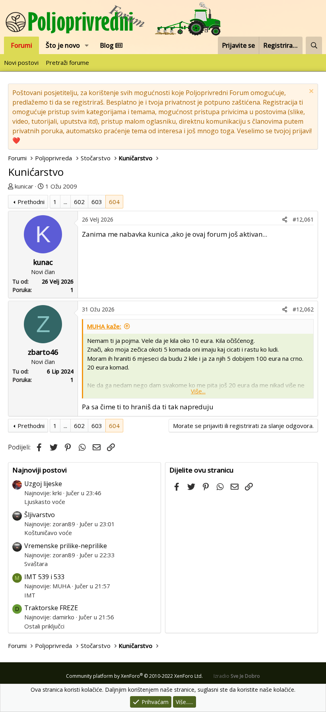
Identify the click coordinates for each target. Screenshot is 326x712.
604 (114, 202)
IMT (29, 595)
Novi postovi (21, 62)
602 (79, 202)
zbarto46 (43, 352)
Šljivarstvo (39, 514)
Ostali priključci (44, 626)
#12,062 (303, 309)
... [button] (65, 202)
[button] (87, 45)
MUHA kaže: (104, 326)
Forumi (21, 45)
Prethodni (31, 202)
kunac (43, 262)
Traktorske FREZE (51, 607)
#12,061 (303, 219)
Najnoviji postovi (39, 470)
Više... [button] (198, 391)
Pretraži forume (67, 62)
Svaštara (36, 564)
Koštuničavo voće (48, 533)
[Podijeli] (284, 219)
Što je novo (63, 45)
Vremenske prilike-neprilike (65, 545)
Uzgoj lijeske (43, 483)
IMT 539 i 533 (44, 576)
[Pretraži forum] (314, 45)
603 (96, 202)
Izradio (236, 676)
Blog (107, 45)
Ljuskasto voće (44, 502)
